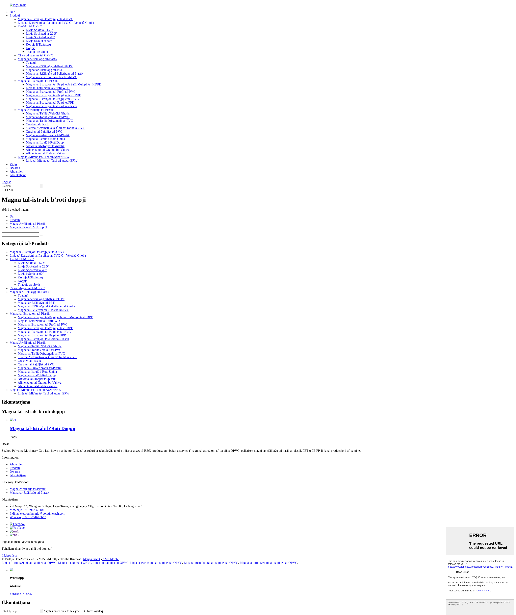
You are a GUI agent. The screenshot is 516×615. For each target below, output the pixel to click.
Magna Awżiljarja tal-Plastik (36, 109)
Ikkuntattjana (18, 175)
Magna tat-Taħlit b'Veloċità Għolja (48, 113)
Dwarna (15, 168)
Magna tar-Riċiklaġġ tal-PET (44, 70)
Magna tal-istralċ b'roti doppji (28, 227)
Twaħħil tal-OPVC (30, 26)
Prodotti (15, 15)
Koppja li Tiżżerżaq (38, 44)
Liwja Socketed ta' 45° (40, 37)
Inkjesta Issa (9, 555)
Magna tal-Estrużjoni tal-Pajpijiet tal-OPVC (45, 19)
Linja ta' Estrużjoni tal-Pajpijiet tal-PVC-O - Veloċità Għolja (56, 22)
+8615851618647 (21, 593)
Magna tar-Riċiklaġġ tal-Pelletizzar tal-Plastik (54, 73)
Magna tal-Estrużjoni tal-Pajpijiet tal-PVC (52, 99)
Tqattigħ (31, 62)
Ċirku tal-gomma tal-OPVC (35, 55)
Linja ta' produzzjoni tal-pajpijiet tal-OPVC (29, 562)
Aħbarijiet (16, 171)
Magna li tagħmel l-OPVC (75, 562)
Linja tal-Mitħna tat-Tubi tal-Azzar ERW (43, 157)
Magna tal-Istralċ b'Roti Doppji (45, 142)
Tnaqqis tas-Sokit (37, 51)
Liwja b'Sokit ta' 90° (39, 41)
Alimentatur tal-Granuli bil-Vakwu (48, 149)
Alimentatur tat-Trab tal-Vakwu (46, 153)
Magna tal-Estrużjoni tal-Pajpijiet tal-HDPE (53, 95)
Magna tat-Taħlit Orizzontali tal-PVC (49, 120)
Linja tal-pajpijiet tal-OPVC (111, 562)
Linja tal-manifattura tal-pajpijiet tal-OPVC (211, 562)
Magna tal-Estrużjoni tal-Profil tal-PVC (51, 91)
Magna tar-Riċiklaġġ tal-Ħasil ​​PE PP (49, 66)
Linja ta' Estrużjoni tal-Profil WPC (48, 88)
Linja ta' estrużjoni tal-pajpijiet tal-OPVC (156, 562)
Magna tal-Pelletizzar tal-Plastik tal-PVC (51, 77)
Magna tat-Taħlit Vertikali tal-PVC (48, 117)
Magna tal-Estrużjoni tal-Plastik (38, 80)
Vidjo (13, 164)
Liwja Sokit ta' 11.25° (39, 30)
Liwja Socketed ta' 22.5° (41, 33)
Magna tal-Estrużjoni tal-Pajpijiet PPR (50, 102)
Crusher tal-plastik (37, 124)
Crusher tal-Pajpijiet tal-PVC (44, 131)
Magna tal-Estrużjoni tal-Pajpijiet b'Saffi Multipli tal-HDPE (63, 84)
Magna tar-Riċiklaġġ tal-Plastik (37, 59)
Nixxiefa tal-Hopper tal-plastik (45, 146)
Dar (12, 12)
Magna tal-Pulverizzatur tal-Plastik (48, 135)
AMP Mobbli (110, 559)
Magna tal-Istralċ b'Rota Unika (45, 138)
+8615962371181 (27, 510)
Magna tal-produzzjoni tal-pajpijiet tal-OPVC (268, 562)
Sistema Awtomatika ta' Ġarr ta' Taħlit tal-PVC (55, 128)
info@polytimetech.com (37, 513)
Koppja (30, 48)
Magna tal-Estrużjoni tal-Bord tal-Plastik (51, 106)
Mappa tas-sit (91, 559)
